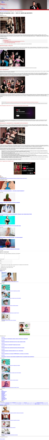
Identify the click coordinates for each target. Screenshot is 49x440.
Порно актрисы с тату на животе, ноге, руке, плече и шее (10, 225)
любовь (35, 402)
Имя (1, 260)
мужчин (38, 402)
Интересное (3, 393)
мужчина (41, 402)
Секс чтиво (3, 399)
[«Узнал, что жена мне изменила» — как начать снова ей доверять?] (7, 189)
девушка (7, 402)
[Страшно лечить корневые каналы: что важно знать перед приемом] (6, 297)
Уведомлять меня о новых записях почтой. (7, 267)
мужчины (7, 403)
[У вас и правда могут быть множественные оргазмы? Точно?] (6, 312)
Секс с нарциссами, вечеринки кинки (10, 42)
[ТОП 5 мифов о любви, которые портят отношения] (6, 319)
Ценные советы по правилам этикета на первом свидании (10, 305)
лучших (33, 402)
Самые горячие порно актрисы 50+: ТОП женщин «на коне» (10, 281)
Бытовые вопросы (4, 391)
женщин (20, 402)
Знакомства (3, 392)
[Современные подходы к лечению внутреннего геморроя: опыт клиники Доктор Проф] (7, 212)
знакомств (31, 402)
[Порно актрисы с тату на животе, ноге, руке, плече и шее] (7, 224)
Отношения (3, 397)
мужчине (47, 402)
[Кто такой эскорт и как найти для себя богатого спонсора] (6, 434)
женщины (25, 402)
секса (38, 403)
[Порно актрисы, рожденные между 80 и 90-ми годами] (7, 247)
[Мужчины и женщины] (3, 6)
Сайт (0, 263)
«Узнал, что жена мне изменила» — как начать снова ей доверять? (12, 190)
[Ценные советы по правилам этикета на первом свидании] (6, 379)
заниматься (28, 402)
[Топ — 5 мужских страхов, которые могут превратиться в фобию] (6, 290)
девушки (14, 402)
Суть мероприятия (5, 40)
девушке (10, 402)
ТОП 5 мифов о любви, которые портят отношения (9, 320)
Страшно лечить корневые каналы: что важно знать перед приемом (11, 298)
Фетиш (2, 400)
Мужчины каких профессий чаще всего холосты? (8, 427)
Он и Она (3, 396)
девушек (4, 402)
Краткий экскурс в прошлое (7, 39)
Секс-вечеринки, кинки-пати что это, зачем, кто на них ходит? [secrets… (15, 41)
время (2, 402)
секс (0, 176)
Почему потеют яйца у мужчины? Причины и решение (10, 202)
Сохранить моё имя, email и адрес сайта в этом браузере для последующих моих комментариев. (14, 264)
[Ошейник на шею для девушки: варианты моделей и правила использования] (6, 412)
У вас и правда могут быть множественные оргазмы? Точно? (10, 387)
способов (1, 404)
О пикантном (3, 395)
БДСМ (2, 390)
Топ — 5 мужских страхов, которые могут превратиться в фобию (11, 365)
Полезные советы (4, 398)
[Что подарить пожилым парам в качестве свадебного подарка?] (6, 419)
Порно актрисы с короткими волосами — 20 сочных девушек (11, 237)
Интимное (3, 394)
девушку (17, 402)
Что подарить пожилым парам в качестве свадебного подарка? (11, 420)
